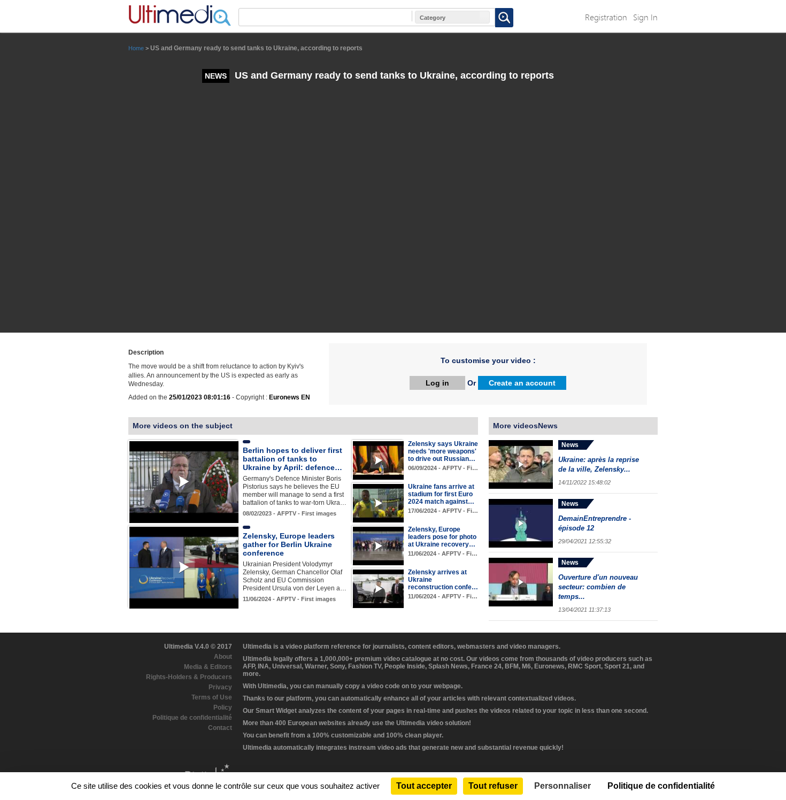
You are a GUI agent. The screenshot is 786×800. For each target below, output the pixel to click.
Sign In (645, 17)
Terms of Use (211, 697)
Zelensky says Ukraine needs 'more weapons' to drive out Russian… (443, 451)
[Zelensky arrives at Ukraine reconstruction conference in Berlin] (378, 588)
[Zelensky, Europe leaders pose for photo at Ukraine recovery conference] (378, 545)
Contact (220, 728)
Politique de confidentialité (192, 717)
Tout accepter (424, 785)
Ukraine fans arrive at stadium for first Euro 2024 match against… (441, 494)
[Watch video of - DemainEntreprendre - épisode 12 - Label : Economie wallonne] (521, 523)
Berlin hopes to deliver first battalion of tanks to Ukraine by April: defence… (292, 459)
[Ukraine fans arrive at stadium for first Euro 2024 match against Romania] (378, 502)
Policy (222, 707)
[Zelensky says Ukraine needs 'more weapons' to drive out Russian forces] (378, 460)
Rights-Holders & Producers (189, 677)
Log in (437, 383)
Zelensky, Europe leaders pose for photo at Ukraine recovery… (442, 537)
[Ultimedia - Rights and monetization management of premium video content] (179, 15)
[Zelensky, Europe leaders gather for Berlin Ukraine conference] (183, 567)
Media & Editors (208, 667)
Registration (606, 17)
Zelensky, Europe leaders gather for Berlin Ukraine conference (289, 544)
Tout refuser (493, 785)
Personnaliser (562, 785)
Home (136, 48)
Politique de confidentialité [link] (661, 785)
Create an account (522, 383)
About (223, 656)
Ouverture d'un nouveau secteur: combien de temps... (598, 587)
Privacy (220, 687)
